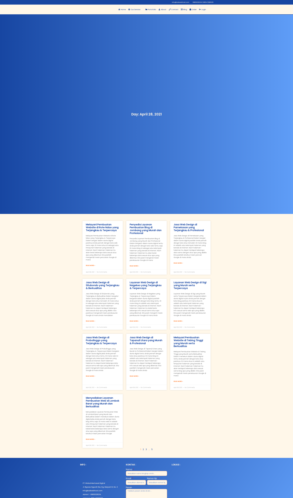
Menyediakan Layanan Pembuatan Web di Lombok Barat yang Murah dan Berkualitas (102, 402)
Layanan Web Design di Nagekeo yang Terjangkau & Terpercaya (145, 285)
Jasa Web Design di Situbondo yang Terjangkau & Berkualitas (102, 285)
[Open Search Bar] (209, 9)
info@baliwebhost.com (180, 2)
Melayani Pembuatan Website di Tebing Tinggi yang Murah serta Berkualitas (188, 342)
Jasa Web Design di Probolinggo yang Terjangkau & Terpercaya (101, 340)
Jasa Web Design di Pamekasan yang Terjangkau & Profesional (189, 227)
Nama (129, 469)
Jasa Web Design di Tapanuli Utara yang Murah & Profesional (146, 340)
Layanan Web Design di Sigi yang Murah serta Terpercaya (190, 285)
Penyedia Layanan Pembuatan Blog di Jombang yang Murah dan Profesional (145, 229)
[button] (135, 9)
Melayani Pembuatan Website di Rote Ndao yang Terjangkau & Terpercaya (102, 227)
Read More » (90, 265)
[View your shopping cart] (213, 9)
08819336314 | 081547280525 (203, 2)
